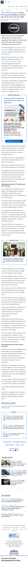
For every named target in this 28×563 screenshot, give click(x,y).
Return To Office (10, 444)
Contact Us (14, 530)
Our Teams (22, 527)
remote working (7, 441)
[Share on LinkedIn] (10, 450)
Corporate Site (6, 527)
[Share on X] (13, 450)
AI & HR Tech (8, 10)
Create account (11, 6)
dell (22, 444)
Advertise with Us (15, 527)
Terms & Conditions (6, 529)
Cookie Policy (15, 529)
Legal (26, 529)
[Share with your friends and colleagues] (15, 450)
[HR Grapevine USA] (2, 2)
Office (17, 444)
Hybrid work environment (19, 441)
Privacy (21, 529)
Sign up (3, 406)
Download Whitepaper (14, 141)
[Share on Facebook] (17, 450)
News (2, 10)
